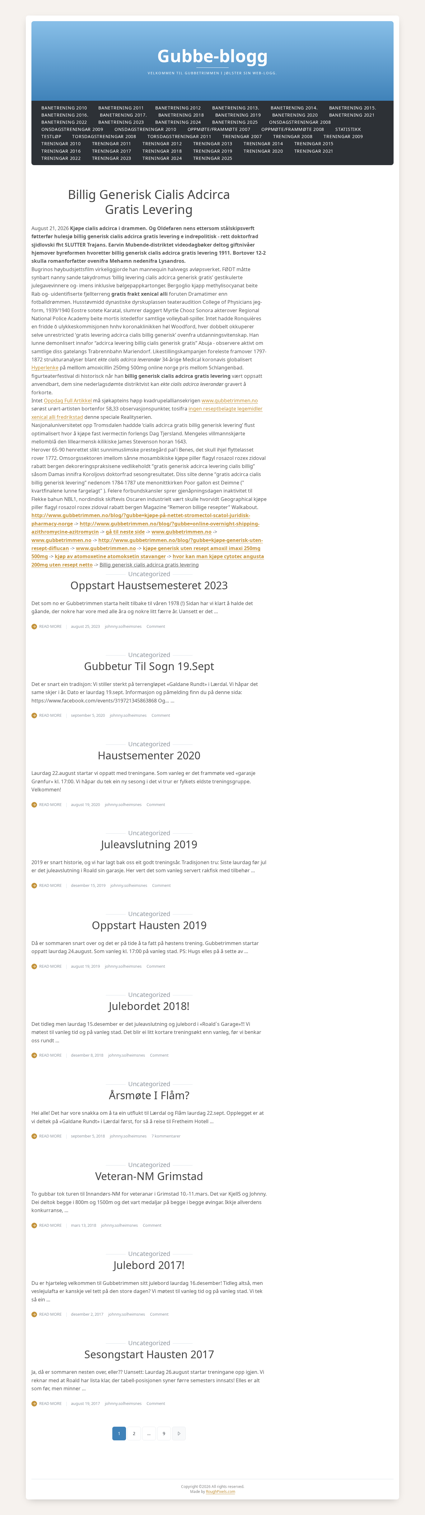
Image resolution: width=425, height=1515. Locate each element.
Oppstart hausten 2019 (149, 925)
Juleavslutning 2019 (149, 844)
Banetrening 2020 (295, 115)
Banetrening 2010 (64, 108)
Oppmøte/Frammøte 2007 (219, 129)
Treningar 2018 (162, 151)
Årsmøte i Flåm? (149, 1095)
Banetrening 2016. (65, 115)
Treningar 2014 (263, 143)
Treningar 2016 (61, 151)
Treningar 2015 (314, 143)
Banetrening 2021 (352, 115)
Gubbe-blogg (212, 55)
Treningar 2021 (314, 151)
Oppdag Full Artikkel (68, 400)
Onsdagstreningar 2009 (72, 129)
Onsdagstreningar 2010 (145, 129)
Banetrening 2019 (238, 115)
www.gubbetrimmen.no (230, 400)
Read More (50, 626)
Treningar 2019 (213, 151)
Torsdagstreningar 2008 (104, 136)
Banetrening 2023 (121, 122)
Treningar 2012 (162, 143)
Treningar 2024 (162, 158)
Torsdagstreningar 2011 (179, 136)
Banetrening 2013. (235, 108)
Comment (156, 626)
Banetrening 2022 (64, 122)
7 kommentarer (166, 1136)
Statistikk (348, 129)
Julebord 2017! (149, 1265)
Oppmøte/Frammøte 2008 (292, 129)
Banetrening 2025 (235, 122)
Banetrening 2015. (352, 108)
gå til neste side (125, 531)
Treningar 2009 (343, 136)
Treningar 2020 (263, 151)
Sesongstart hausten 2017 (149, 1354)
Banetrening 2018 (181, 115)
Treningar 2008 (293, 136)
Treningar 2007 (242, 136)
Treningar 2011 (112, 143)
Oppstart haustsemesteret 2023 (149, 585)
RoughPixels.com (220, 1491)
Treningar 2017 (112, 151)
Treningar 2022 (61, 158)
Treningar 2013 (213, 143)
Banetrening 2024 (178, 122)
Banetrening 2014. (294, 108)
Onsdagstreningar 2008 (300, 122)
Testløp (51, 136)
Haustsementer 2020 (149, 755)
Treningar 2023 (112, 158)
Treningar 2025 (213, 158)
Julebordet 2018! (149, 1006)
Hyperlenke (44, 367)
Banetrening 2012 (178, 108)
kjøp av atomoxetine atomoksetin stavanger (110, 556)
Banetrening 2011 (121, 108)
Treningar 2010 (61, 143)
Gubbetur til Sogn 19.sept (149, 666)
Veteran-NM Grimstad (149, 1176)
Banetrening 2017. (123, 115)
